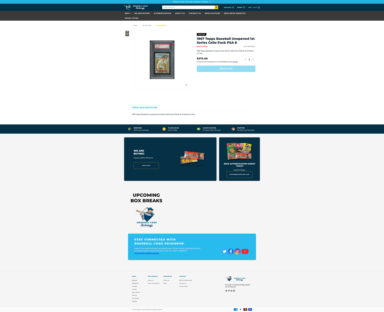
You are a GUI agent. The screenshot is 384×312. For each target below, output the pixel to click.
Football (134, 286)
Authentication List (240, 174)
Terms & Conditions (154, 283)
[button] (127, 13)
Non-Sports (135, 298)
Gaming (134, 295)
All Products (161, 25)
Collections (147, 25)
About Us (150, 280)
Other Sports (136, 292)
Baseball (134, 280)
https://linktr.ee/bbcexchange (146, 253)
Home (135, 25)
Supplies (134, 301)
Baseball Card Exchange (143, 309)
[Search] (216, 7)
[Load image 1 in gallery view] (127, 33)
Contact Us (182, 283)
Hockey (134, 289)
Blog (165, 283)
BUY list (146, 165)
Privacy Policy (183, 286)
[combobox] (190, 7)
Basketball (135, 283)
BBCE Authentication (185, 280)
